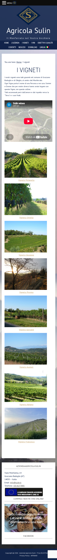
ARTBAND (34, 556)
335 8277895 (19, 486)
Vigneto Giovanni (26, 329)
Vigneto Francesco (26, 441)
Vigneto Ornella (26, 217)
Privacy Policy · (25, 556)
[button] (4, 3)
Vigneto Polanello (26, 180)
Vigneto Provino (26, 292)
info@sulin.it (15, 482)
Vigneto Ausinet (26, 367)
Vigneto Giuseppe (26, 255)
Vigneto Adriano (26, 404)
